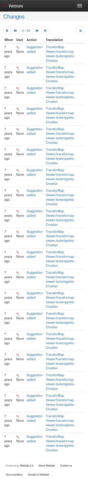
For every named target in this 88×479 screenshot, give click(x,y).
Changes (14, 16)
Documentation (14, 474)
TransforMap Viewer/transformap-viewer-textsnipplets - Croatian (61, 54)
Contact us (66, 465)
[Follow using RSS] (80, 30)
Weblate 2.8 (26, 465)
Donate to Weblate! (38, 474)
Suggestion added (35, 49)
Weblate (15, 6)
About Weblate (46, 465)
